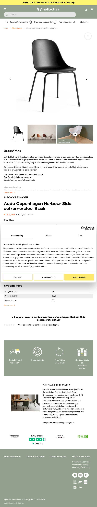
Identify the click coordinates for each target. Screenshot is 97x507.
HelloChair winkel (75, 167)
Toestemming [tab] (17, 235)
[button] (5, 9)
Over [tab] (80, 235)
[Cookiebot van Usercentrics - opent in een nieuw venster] (83, 228)
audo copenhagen (16, 197)
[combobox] (40, 14)
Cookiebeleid (31, 264)
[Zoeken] (7, 15)
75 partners (20, 255)
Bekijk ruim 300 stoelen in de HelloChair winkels (47, 3)
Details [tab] (48, 235)
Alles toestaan (79, 277)
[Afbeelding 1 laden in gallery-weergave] (17, 134)
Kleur (9, 220)
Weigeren (18, 277)
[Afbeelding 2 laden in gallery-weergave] (42, 134)
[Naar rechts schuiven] (86, 78)
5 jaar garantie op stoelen (43, 22)
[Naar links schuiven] (10, 78)
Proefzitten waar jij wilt (67, 22)
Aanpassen (47, 277)
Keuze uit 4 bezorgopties (19, 22)
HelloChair (20, 503)
